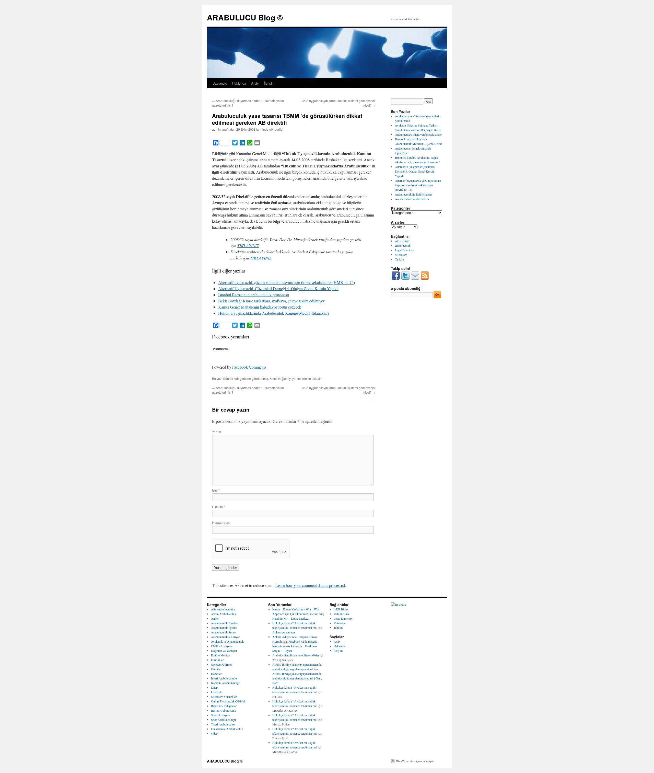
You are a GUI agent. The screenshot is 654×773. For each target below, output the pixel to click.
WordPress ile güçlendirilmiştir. (415, 761)
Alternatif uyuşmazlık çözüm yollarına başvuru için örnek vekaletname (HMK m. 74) (286, 282)
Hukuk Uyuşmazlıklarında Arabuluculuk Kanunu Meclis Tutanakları (273, 313)
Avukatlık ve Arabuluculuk (227, 641)
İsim (216, 490)
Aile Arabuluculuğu (223, 609)
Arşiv (255, 83)
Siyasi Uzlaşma (220, 715)
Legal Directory (404, 250)
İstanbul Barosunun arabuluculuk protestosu (253, 294)
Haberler (216, 674)
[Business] (398, 605)
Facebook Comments (249, 367)
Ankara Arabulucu (283, 632)
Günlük (228, 378)
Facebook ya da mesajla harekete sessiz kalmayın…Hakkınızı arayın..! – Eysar (294, 646)
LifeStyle (216, 692)
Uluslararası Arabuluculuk (227, 729)
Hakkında (239, 83)
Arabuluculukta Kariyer (225, 637)
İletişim (269, 83)
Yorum (216, 431)
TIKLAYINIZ (248, 245)
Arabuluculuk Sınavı (223, 632)
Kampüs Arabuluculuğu (225, 683)
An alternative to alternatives (412, 199)
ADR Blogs (402, 241)
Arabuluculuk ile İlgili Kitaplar (413, 194)
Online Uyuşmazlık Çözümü (228, 701)
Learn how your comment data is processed (310, 585)
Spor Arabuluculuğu (223, 720)
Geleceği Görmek (221, 664)
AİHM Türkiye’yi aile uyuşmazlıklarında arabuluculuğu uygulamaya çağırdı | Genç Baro (297, 678)
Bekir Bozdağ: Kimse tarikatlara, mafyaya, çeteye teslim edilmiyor (271, 300)
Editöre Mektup (220, 655)
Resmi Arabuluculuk (223, 710)
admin (216, 129)
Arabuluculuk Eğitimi (224, 628)
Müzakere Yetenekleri (224, 697)
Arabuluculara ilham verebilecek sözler (418, 134)
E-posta (218, 506)
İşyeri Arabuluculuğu (224, 678)
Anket (214, 618)
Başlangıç (220, 83)
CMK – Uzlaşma (221, 646)
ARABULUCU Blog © (245, 17)
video (214, 733)
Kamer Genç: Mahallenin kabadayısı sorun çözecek (259, 307)
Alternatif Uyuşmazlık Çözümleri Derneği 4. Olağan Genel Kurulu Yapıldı (278, 288)
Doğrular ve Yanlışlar (224, 651)
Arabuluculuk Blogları (224, 623)
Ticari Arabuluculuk (223, 724)
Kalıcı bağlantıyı (280, 378)
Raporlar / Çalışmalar (224, 706)
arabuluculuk (403, 245)
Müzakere (401, 255)
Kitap (214, 687)
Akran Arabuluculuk (223, 614)
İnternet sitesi (221, 523)
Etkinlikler (217, 660)
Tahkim (399, 259)
